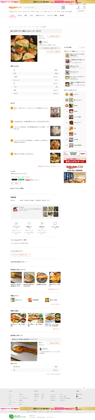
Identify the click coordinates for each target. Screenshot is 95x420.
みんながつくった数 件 (50, 48)
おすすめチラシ (78, 4)
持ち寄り (33, 11)
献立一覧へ (56, 329)
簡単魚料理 (38, 200)
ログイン (84, 8)
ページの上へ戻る (84, 388)
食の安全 (62, 15)
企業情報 (28, 411)
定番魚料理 (36, 396)
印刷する (16, 183)
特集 (10, 404)
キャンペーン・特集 (52, 15)
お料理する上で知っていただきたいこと (48, 166)
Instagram (80, 398)
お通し (58, 11)
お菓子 (35, 400)
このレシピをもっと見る (52, 374)
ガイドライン (21, 402)
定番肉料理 (36, 394)
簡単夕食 (44, 200)
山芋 (15, 73)
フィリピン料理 (43, 11)
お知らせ (21, 404)
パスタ (35, 398)
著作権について (41, 411)
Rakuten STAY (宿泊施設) (65, 398)
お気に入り (79, 8)
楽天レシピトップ (13, 26)
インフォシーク (64, 4)
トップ (10, 394)
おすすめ (12, 15)
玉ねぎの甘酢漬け (68, 11)
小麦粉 (15, 76)
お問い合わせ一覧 (41, 417)
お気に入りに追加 (54, 36)
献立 (26, 15)
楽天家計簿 (71, 4)
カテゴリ (20, 15)
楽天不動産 (53, 396)
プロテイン (20, 11)
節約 (42, 398)
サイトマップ (21, 396)
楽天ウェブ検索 (63, 396)
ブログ (61, 394)
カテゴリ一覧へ (55, 304)
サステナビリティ (50, 417)
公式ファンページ (40, 15)
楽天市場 (84, 4)
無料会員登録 (81, 10)
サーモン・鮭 (30, 26)
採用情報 (47, 411)
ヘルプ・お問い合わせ (23, 398)
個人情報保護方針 (34, 411)
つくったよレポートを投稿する (53, 51)
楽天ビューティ (54, 398)
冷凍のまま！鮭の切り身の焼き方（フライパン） (25, 339)
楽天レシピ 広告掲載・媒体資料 (56, 411)
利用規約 (21, 400)
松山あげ (37, 11)
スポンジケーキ (50, 11)
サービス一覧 (32, 417)
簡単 (42, 396)
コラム (31, 15)
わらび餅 (62, 11)
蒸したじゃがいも (26, 11)
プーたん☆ (21, 207)
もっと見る (81, 47)
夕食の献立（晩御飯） (29, 200)
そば (55, 11)
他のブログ (37, 179)
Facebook (80, 394)
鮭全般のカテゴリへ (53, 289)
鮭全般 (37, 26)
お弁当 (43, 394)
